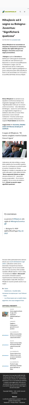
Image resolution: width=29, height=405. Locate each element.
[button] (20, 11)
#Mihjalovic (17, 219)
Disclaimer (22, 402)
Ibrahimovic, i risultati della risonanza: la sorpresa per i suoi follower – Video (14, 293)
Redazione (7, 402)
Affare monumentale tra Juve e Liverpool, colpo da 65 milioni (16, 335)
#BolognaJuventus (18, 221)
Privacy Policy (14, 402)
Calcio (6, 288)
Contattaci (14, 393)
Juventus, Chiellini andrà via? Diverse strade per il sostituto (13, 126)
